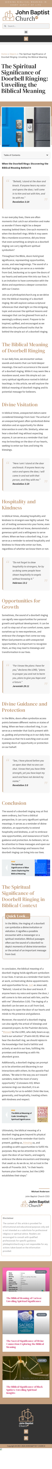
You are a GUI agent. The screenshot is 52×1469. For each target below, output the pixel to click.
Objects (13, 54)
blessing (27, 1142)
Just (31, 985)
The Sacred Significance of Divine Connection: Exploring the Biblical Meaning (25, 1344)
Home (4, 54)
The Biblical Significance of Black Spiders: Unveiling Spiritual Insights (24, 1390)
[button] (26, 32)
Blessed (7, 1031)
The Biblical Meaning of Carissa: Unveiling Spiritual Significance (24, 1299)
